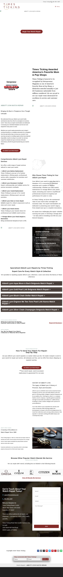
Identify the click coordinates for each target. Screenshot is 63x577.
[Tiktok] (41, 551)
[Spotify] (61, 551)
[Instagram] (44, 551)
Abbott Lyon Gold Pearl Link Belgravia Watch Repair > (26, 289)
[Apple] (58, 551)
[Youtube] (47, 551)
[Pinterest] (52, 551)
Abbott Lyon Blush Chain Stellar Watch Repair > (23, 295)
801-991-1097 (56, 1)
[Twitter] (50, 551)
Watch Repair (21, 565)
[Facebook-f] (38, 551)
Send (46, 526)
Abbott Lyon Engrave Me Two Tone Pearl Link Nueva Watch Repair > (28, 303)
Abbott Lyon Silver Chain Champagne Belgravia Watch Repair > (30, 310)
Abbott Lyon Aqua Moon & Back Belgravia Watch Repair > (28, 283)
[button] (31, 283)
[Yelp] (55, 551)
